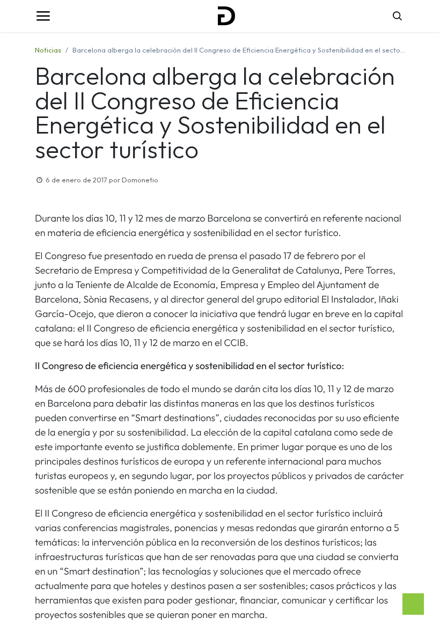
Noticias (48, 50)
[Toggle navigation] (43, 16)
